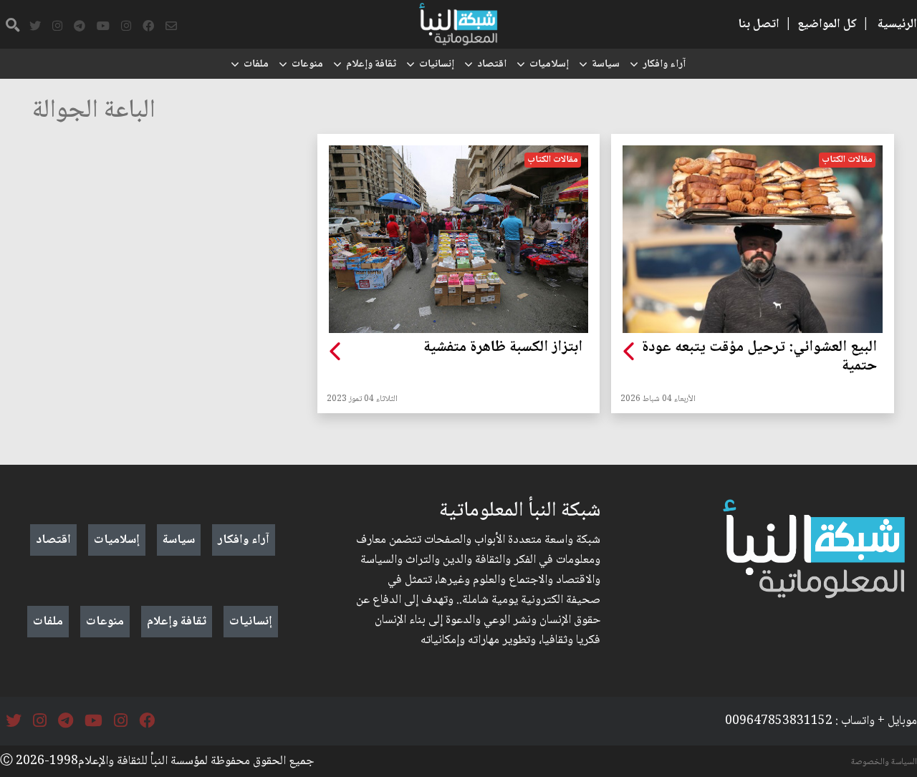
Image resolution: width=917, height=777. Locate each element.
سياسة (606, 64)
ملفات (256, 64)
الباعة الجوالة (93, 111)
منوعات (307, 64)
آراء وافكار (664, 64)
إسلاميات (549, 64)
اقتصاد (491, 64)
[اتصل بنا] (171, 26)
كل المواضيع (827, 24)
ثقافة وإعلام (371, 64)
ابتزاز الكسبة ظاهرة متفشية (502, 348)
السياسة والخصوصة (884, 762)
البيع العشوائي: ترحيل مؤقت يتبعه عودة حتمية (759, 357)
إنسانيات (436, 64)
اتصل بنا (758, 24)
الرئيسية (897, 24)
